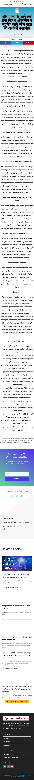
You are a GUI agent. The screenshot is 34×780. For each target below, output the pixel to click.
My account (6, 745)
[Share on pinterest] (28, 43)
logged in (14, 522)
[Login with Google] (4, 529)
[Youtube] (12, 766)
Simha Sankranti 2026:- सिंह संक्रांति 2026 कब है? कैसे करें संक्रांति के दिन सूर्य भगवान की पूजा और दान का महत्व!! (17, 689)
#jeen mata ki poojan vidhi (12, 442)
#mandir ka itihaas (25, 442)
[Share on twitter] (17, 43)
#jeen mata (21, 438)
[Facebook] (4, 766)
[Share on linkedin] (22, 496)
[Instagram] (8, 766)
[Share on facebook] (5, 43)
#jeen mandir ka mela (11, 438)
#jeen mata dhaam (18, 440)
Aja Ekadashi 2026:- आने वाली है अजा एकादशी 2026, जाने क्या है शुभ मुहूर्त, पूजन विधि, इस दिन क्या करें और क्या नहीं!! (16, 655)
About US (6, 738)
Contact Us (6, 741)
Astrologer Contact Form (10, 757)
